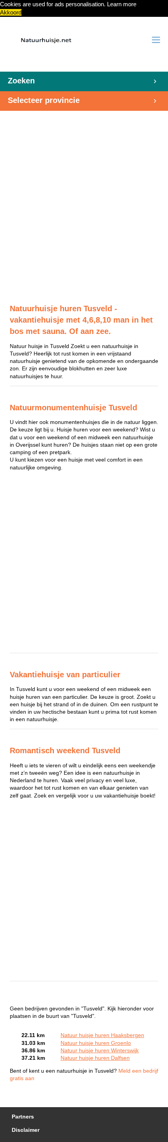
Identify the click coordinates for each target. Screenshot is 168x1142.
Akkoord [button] (10, 12)
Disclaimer (25, 1130)
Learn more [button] (121, 4)
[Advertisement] (84, 203)
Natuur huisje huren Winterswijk (100, 1051)
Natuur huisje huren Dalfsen (95, 1058)
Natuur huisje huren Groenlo (96, 1043)
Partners (23, 1117)
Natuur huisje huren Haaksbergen (102, 1035)
